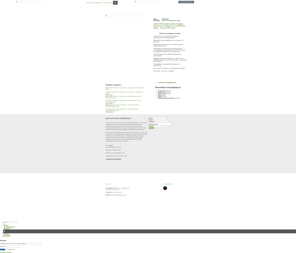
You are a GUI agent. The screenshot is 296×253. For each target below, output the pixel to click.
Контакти (108, 2)
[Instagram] (165, 188)
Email (151, 120)
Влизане (3, 249)
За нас (88, 2)
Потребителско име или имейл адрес (13, 243)
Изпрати (151, 127)
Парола (3, 246)
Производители (97, 2)
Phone (151, 126)
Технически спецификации (167, 82)
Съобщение (153, 124)
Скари (178, 20)
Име (150, 118)
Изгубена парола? (6, 252)
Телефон (151, 121)
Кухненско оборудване (169, 20)
